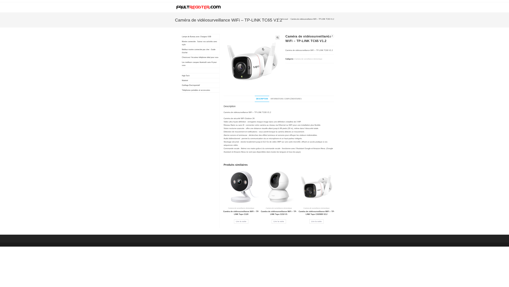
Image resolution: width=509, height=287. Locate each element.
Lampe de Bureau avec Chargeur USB (196, 37)
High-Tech (186, 76)
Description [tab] (262, 99)
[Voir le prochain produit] (332, 36)
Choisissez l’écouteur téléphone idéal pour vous (200, 57)
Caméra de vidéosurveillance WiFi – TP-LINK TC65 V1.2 (312, 19)
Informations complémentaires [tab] (286, 99)
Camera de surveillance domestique (308, 59)
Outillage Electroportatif (191, 85)
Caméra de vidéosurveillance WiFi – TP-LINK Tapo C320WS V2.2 (316, 212)
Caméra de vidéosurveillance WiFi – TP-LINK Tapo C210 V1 (279, 212)
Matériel (185, 80)
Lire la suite (241, 221)
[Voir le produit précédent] (328, 36)
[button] (277, 37)
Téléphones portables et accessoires (196, 90)
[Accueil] (279, 19)
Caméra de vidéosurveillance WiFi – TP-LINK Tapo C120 (241, 212)
